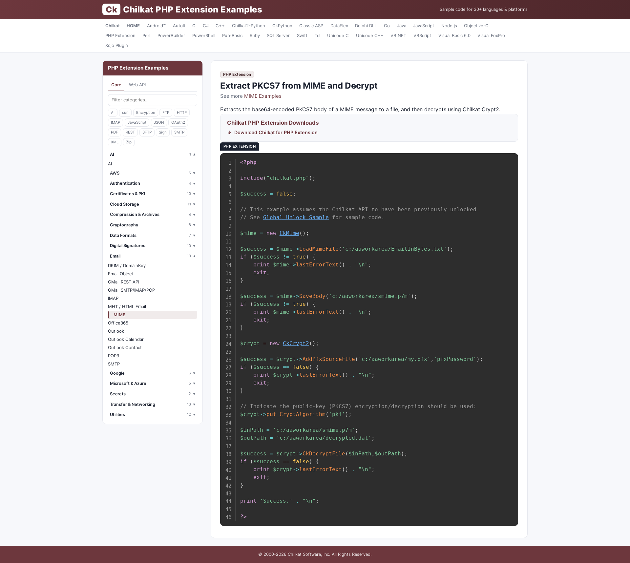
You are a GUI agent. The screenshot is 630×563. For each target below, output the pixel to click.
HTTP (182, 112)
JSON (159, 122)
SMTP (179, 132)
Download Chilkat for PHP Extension (276, 132)
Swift (302, 35)
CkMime (289, 233)
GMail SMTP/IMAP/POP (131, 290)
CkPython (282, 25)
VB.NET (398, 35)
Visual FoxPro (491, 35)
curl (125, 112)
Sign (163, 132)
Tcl (317, 35)
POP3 (113, 355)
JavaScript (423, 25)
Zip (129, 142)
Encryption (145, 112)
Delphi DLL (366, 25)
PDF (114, 132)
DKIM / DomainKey (127, 265)
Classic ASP (311, 25)
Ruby (255, 35)
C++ (220, 25)
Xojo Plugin (116, 45)
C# (206, 25)
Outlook (116, 331)
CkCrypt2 (296, 343)
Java (401, 25)
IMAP (115, 122)
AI (113, 112)
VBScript (422, 35)
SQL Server (278, 35)
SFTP (147, 132)
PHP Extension (120, 35)
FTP (165, 112)
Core (116, 84)
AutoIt (179, 25)
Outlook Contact (125, 347)
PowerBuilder (171, 35)
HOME (133, 25)
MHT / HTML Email (127, 306)
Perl (146, 35)
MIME (119, 314)
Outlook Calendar (126, 339)
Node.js (449, 25)
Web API (137, 84)
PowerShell (203, 35)
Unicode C (338, 35)
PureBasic (232, 35)
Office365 (118, 322)
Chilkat (112, 25)
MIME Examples (263, 96)
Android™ (156, 25)
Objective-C (476, 25)
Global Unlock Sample (296, 217)
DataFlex (339, 25)
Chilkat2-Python (248, 25)
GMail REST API (123, 281)
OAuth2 (178, 122)
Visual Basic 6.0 (454, 35)
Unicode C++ (370, 35)
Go (387, 25)
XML (114, 142)
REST (130, 132)
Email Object (120, 273)
